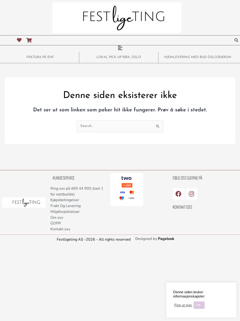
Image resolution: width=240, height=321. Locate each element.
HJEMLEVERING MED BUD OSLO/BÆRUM (197, 57)
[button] (236, 40)
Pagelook (166, 238)
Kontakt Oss (182, 207)
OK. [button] (199, 305)
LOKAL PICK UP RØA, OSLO (118, 57)
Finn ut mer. (183, 305)
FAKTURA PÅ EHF (40, 57)
